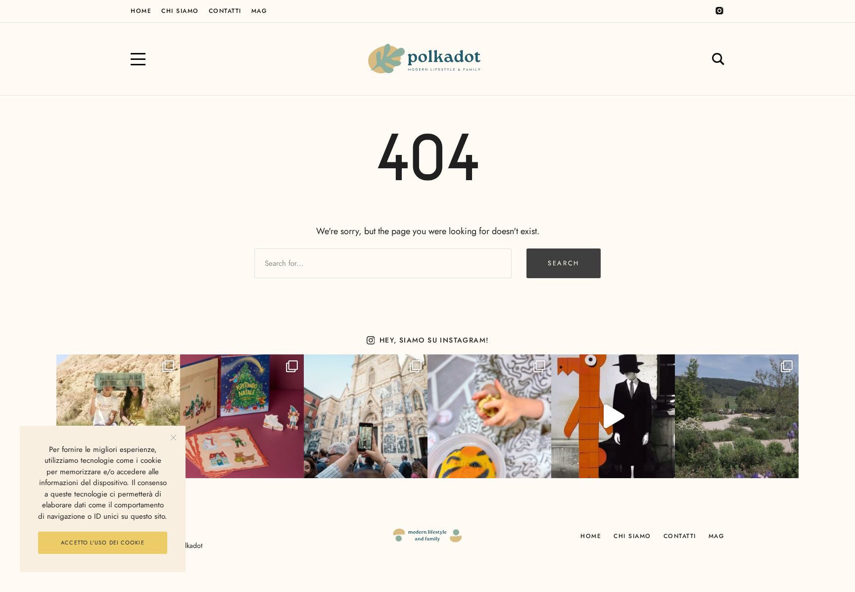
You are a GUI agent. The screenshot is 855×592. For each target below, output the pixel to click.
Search (563, 263)
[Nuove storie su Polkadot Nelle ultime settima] (118, 416)
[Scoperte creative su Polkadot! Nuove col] (366, 416)
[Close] (173, 438)
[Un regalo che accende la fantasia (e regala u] (489, 416)
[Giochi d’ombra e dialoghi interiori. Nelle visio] (613, 416)
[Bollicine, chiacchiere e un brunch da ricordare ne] (737, 416)
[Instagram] (719, 10)
